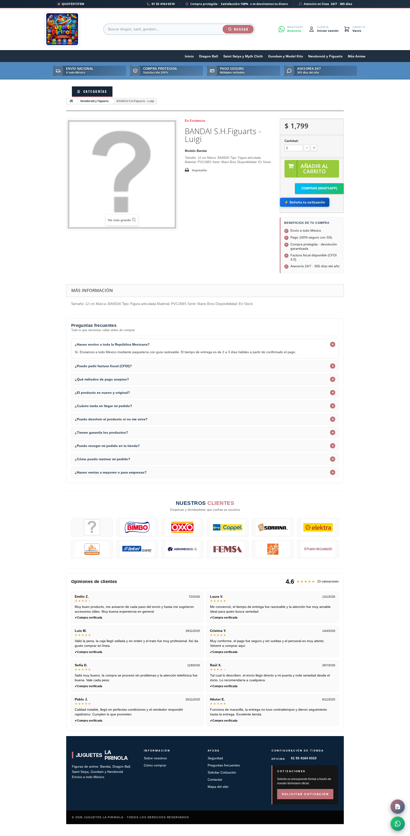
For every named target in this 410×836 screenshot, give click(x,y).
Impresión (199, 170)
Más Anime (356, 56)
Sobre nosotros (155, 758)
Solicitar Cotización (222, 772)
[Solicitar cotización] (398, 806)
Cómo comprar (155, 765)
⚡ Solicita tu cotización (304, 202)
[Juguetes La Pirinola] (62, 29)
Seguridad (215, 758)
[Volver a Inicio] (71, 101)
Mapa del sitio (218, 787)
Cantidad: (291, 141)
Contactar (215, 779)
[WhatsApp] (398, 824)
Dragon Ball (208, 56)
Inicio (189, 56)
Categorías (92, 91)
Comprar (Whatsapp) (319, 188)
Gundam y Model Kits (285, 56)
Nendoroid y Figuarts (325, 56)
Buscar (241, 29)
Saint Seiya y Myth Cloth (243, 56)
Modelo (190, 151)
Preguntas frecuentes (224, 765)
